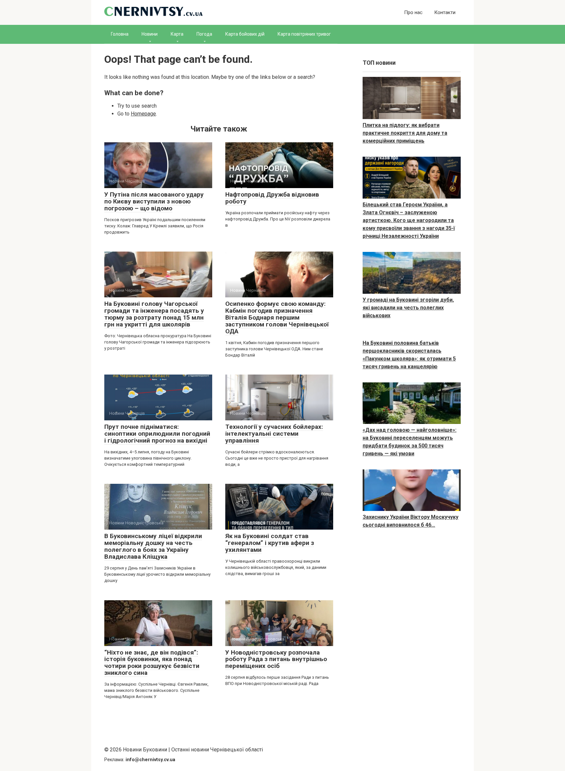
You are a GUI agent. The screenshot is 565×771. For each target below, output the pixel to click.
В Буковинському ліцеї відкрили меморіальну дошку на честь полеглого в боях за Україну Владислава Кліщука (153, 546)
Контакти (444, 12)
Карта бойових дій (245, 34)
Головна (119, 34)
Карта (177, 34)
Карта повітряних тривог (304, 34)
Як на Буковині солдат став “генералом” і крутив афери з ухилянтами (269, 542)
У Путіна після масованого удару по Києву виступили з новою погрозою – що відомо (154, 201)
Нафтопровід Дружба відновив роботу (272, 198)
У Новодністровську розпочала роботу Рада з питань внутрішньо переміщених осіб (276, 659)
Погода (204, 34)
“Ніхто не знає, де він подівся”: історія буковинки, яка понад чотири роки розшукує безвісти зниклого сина (151, 663)
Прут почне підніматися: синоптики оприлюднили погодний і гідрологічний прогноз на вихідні (157, 433)
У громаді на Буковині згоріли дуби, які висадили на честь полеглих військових (408, 308)
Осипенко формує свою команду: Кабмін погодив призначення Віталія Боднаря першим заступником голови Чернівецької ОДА (277, 317)
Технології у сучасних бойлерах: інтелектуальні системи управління (274, 433)
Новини (150, 34)
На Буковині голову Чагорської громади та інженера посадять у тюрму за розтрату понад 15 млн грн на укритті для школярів (154, 314)
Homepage (143, 114)
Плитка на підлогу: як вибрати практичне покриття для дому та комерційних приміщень (405, 133)
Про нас (413, 12)
